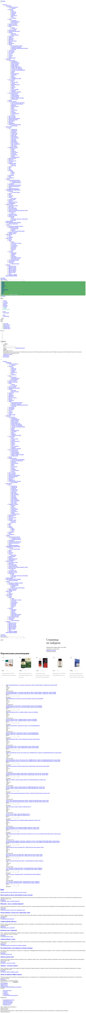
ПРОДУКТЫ (9, 126)
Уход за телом (12, 79)
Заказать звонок (4, 985)
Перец (12, 149)
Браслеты (11, 200)
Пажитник (13, 11)
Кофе (12, 171)
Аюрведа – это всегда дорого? (9, 965)
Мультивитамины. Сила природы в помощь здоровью (17, 948)
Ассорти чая (14, 134)
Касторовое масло (15, 21)
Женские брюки (12, 271)
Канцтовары (11, 216)
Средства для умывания (16, 68)
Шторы (13, 255)
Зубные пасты (14, 94)
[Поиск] (24, 637)
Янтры (10, 197)
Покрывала (13, 252)
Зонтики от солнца (13, 215)
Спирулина (11, 36)
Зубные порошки (15, 95)
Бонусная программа (8, 1002)
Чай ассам (13, 139)
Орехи (10, 166)
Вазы (12, 250)
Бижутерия (11, 206)
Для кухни (11, 262)
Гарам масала (14, 154)
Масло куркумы (15, 34)
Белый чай (13, 131)
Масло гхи (11, 159)
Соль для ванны (15, 89)
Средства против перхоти (17, 103)
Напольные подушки (16, 257)
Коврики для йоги (13, 232)
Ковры (12, 241)
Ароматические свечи (14, 188)
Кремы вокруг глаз (15, 66)
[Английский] (6, 324)
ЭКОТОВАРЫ (9, 221)
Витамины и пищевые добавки (16, 226)
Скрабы (13, 71)
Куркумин (13, 33)
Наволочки (13, 256)
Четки (10, 194)
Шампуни (13, 105)
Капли (10, 26)
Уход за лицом (12, 60)
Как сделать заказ (7, 990)
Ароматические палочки (14, 180)
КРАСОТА (8, 59)
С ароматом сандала (15, 181)
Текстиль (11, 251)
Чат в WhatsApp (4, 983)
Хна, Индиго (14, 110)
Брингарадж (14, 15)
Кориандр (13, 151)
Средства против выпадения (17, 102)
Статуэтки (13, 244)
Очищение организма (16, 47)
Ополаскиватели (15, 96)
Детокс (10, 44)
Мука (10, 176)
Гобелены (13, 254)
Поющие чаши (12, 199)
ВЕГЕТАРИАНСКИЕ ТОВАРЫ (13, 222)
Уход (10, 235)
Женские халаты (12, 268)
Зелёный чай (14, 130)
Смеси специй (14, 152)
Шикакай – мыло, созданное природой (12, 903)
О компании (6, 994)
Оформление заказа (7, 1001)
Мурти (10, 193)
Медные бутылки (15, 263)
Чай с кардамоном (15, 143)
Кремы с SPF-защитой (16, 67)
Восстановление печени (16, 45)
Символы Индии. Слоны (8, 939)
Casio (12, 212)
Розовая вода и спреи (16, 78)
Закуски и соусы (12, 160)
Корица (13, 156)
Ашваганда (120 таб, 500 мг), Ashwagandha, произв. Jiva (59, 674)
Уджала (13, 27)
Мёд (10, 168)
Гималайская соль (15, 157)
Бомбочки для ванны (16, 91)
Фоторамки (14, 246)
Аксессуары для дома (16, 243)
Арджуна (11, 55)
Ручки (12, 217)
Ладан (10, 187)
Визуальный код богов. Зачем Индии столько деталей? (17, 895)
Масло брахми (14, 22)
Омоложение (14, 61)
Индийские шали (13, 214)
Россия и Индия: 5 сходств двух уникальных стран (15, 912)
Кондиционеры (14, 106)
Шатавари (11, 39)
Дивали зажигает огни (7, 957)
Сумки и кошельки (13, 209)
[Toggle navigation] (1, 2)
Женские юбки (12, 272)
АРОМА (8, 179)
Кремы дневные (15, 63)
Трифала (10, 37)
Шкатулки (13, 248)
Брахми (10, 42)
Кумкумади (14, 20)
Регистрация (6, 312)
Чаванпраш (11, 43)
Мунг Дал (13, 165)
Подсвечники (14, 245)
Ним (12, 16)
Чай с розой (14, 146)
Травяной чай (14, 133)
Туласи (10, 56)
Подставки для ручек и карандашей (19, 218)
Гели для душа (14, 82)
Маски (12, 72)
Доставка (5, 991)
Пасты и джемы (12, 30)
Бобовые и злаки (12, 163)
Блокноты (13, 220)
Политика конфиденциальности (10, 995)
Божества (11, 191)
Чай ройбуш (14, 141)
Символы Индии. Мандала (8, 921)
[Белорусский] (6, 328)
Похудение (13, 49)
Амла (12, 10)
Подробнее (3, 899)
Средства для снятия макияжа (18, 70)
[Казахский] (6, 326)
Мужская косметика (13, 119)
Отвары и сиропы (13, 24)
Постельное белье (15, 258)
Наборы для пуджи (13, 202)
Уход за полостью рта (13, 93)
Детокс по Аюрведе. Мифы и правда (11, 974)
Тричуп (13, 114)
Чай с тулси (14, 145)
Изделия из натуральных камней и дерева (18, 210)
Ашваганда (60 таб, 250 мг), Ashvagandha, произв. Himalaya (9, 674)
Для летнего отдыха (13, 205)
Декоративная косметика (14, 118)
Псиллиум (13, 13)
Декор (10, 240)
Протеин (13, 229)
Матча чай (13, 135)
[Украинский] (6, 327)
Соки (12, 174)
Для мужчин (11, 50)
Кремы (12, 85)
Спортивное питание (13, 227)
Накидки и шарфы (13, 274)
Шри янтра (13, 198)
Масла (10, 19)
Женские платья (12, 267)
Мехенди (11, 122)
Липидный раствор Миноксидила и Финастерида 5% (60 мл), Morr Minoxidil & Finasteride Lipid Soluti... (42, 675)
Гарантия (5, 992)
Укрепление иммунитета (14, 31)
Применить (3, 341)
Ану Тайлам (14, 28)
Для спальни (11, 261)
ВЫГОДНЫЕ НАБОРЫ (11, 275)
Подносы (13, 249)
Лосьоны (13, 86)
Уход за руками (12, 116)
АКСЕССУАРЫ (9, 204)
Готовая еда (11, 175)
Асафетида (13, 17)
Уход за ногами (12, 117)
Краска (13, 111)
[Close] (8, 1008)
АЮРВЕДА (8, 5)
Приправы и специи (13, 147)
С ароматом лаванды (16, 182)
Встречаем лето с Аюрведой (9, 930)
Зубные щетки (14, 99)
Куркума (11, 32)
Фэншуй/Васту (12, 203)
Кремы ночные (14, 65)
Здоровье (11, 237)
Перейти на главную (51, 650)
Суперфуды (11, 177)
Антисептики (14, 125)
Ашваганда (11, 38)
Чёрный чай (14, 129)
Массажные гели (15, 73)
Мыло (12, 80)
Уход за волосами (13, 101)
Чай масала (13, 140)
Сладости (11, 162)
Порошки (11, 9)
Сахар (10, 169)
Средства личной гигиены (15, 124)
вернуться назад (52, 651)
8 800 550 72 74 (4, 984)
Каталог (5, 4)
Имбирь (13, 14)
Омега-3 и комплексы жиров (17, 231)
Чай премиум (14, 136)
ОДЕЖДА (8, 264)
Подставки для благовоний (15, 185)
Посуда (10, 239)
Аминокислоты (14, 228)
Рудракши (11, 195)
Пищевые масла (12, 158)
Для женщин (11, 51)
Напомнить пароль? (20, 348)
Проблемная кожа (15, 62)
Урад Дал (13, 164)
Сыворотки (14, 74)
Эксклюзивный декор (14, 260)
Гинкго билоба (12, 57)
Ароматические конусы (14, 186)
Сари (10, 273)
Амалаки (13, 8)
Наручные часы (12, 211)
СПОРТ (8, 225)
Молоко (13, 172)
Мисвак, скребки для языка (17, 97)
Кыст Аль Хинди (13, 40)
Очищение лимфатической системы (19, 48)
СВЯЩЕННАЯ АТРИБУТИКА (13, 189)
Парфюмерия (12, 123)
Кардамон (13, 153)
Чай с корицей (14, 142)
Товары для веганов (13, 223)
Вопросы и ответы (7, 1003)
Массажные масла (15, 84)
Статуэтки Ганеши (15, 192)
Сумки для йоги (12, 233)
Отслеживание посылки (8, 999)
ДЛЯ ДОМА (9, 238)
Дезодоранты (12, 120)
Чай (9, 128)
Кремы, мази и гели (13, 25)
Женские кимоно (12, 269)
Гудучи (10, 54)
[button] (1, 666)
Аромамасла (11, 183)
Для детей (11, 53)
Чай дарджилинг (15, 137)
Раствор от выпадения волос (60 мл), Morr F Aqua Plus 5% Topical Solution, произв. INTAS (77, 675)
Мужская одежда (12, 266)
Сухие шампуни (15, 113)
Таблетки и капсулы (13, 7)
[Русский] (5, 323)
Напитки (11, 170)
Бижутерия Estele (12, 208)
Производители (6, 1004)
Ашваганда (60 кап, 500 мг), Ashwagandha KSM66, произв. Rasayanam (26, 675)
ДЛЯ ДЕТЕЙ (9, 234)
